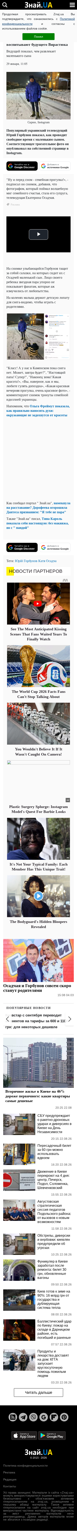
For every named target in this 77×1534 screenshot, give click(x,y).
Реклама (9, 1472)
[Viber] (33, 1417)
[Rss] (13, 1417)
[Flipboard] (54, 1417)
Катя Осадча (47, 560)
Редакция (9, 1479)
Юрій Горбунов (26, 560)
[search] (5, 5)
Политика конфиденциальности (25, 1465)
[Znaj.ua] (38, 5)
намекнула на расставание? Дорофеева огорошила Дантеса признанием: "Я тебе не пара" (38, 507)
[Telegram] (23, 1417)
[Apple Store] (24, 1435)
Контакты (9, 1486)
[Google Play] (52, 1435)
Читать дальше (38, 1392)
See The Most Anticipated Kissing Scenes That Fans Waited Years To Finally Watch (38, 634)
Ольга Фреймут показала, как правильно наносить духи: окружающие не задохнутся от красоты (38, 410)
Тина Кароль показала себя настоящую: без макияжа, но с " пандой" (37, 523)
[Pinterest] (64, 1417)
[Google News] (43, 1417)
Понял (38, 36)
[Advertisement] (38, 458)
